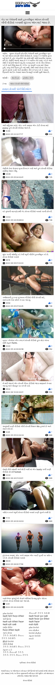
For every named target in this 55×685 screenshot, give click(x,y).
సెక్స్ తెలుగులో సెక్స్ (13, 652)
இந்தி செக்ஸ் (8, 641)
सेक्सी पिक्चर (34, 621)
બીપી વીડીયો (8, 644)
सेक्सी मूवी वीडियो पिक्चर (13, 621)
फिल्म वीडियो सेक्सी (11, 630)
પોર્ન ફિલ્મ (7, 619)
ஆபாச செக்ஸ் (34, 635)
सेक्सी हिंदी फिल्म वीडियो (13, 616)
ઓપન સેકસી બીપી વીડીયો (19, 84)
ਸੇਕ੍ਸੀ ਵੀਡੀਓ (33, 624)
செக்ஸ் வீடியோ (35, 633)
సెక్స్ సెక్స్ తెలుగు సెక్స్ (15, 655)
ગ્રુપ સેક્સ (7, 633)
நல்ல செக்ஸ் (8, 613)
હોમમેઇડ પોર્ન (28, 78)
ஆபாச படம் (7, 649)
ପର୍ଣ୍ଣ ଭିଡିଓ (7, 627)
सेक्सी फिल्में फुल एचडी (38, 616)
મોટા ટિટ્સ (15, 78)
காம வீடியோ (34, 630)
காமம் (31, 638)
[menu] (27, 13)
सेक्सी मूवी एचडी (9, 624)
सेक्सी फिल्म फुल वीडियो (39, 619)
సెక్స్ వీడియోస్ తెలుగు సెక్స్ (16, 647)
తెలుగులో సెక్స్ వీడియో (39, 613)
